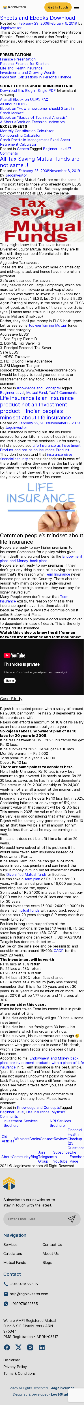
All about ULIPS (13, 104)
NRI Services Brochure (60, 1123)
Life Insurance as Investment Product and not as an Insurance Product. (40, 447)
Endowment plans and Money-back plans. (41, 558)
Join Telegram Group (45, 1156)
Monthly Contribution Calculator (27, 131)
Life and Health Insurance (21, 68)
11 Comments (66, 392)
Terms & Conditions (19, 1373)
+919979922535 (23, 1284)
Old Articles (8, 1138)
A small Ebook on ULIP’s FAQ (24, 99)
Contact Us (52, 1244)
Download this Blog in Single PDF (28, 90)
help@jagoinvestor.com (29, 1294)
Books (34, 1139)
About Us (51, 1253)
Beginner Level (55, 149)
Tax (52, 392)
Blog (34, 1157)
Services (10, 1244)
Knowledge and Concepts (38, 388)
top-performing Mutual (47, 325)
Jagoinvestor (11, 28)
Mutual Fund (36, 392)
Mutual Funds (14, 1262)
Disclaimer (11, 1360)
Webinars (21, 1139)
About (6, 1157)
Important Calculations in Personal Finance (35, 77)
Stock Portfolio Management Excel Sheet (35, 140)
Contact (47, 1139)
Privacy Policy (15, 1366)
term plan (32, 879)
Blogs (47, 1262)
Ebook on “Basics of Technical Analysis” (33, 117)
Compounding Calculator (20, 135)
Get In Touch (58, 7)
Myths (57, 1112)
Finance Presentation (18, 59)
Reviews (61, 1139)
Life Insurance (38, 1112)
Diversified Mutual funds (27, 874)
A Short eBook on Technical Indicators (32, 122)
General (23, 149)
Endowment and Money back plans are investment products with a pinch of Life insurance (42, 1062)
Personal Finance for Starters (25, 63)
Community (21, 1157)
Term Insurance (57, 574)
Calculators (12, 1253)
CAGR (59, 950)
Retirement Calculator (18, 144)
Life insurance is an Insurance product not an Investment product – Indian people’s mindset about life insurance (37, 408)
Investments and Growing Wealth (27, 72)
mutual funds (28, 910)
